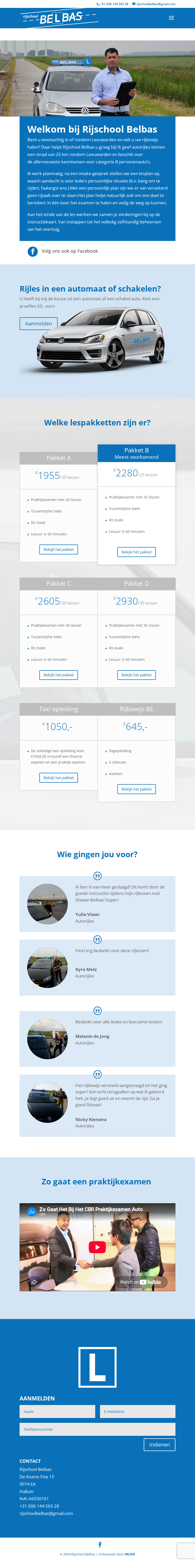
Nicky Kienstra (91, 1119)
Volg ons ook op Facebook (70, 251)
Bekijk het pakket (59, 549)
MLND (130, 1554)
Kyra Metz (86, 969)
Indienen (159, 1444)
